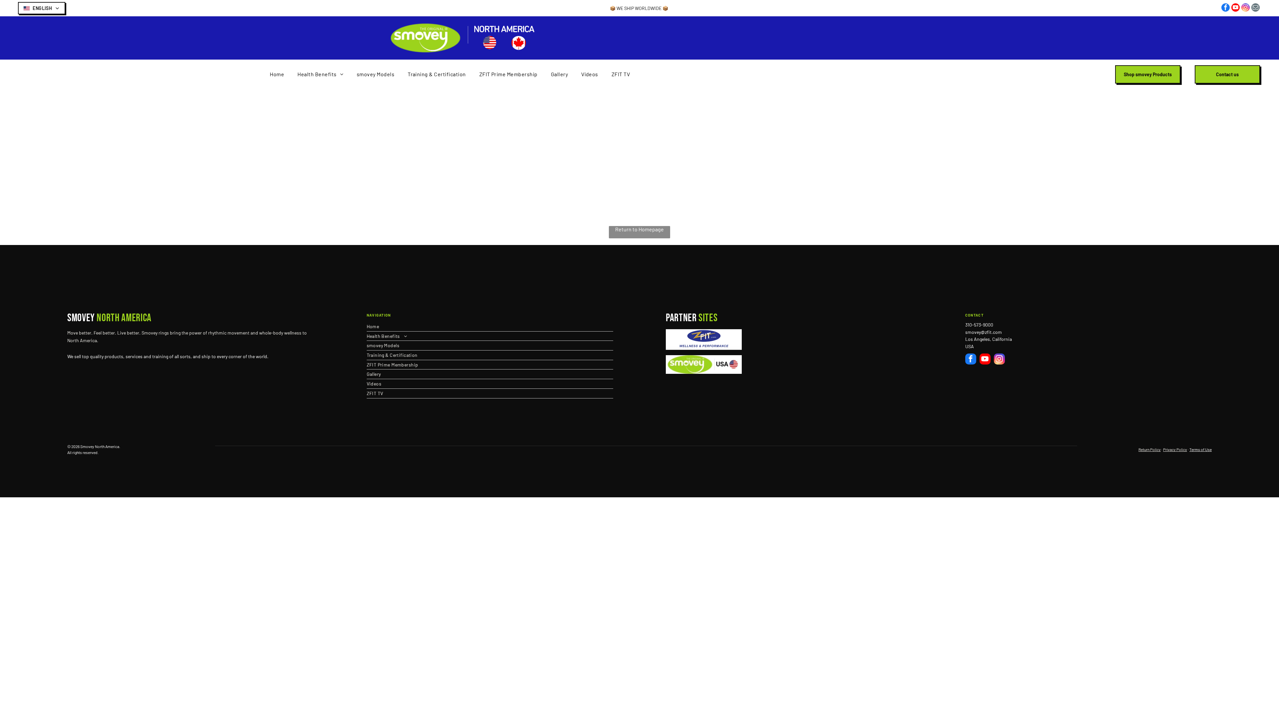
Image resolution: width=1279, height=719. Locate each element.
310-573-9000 (979, 325)
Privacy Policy (1175, 449)
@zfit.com (991, 332)
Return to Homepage (639, 229)
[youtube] (1235, 8)
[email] (1255, 8)
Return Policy (1149, 449)
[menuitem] (277, 74)
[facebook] (1225, 8)
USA (969, 346)
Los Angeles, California (988, 339)
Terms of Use (1200, 449)
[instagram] (1245, 8)
